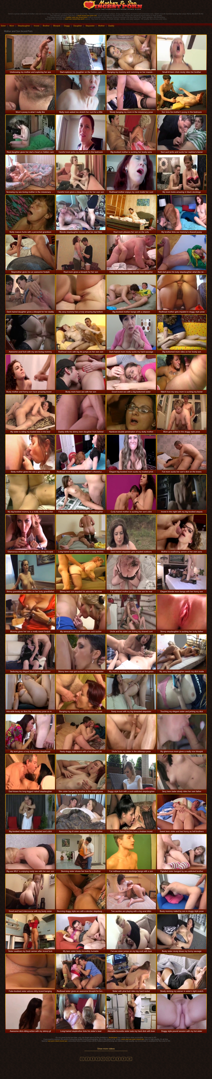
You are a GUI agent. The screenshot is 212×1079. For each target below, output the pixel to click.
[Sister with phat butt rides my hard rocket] (131, 971)
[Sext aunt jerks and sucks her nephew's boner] (181, 132)
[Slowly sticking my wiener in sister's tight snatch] (181, 971)
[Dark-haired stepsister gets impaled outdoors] (131, 532)
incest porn (113, 1038)
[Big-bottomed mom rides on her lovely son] (181, 332)
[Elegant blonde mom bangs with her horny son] (181, 572)
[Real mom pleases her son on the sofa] (131, 212)
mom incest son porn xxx (87, 16)
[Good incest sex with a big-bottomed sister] (131, 372)
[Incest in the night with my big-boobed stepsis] (181, 492)
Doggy (67, 26)
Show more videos (106, 1048)
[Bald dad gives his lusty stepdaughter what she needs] (181, 252)
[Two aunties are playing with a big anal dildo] (131, 891)
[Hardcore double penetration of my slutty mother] (131, 412)
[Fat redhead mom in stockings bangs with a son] (131, 851)
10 (129, 1059)
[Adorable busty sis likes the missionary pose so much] (30, 692)
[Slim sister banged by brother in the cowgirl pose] (80, 771)
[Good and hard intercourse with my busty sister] (30, 891)
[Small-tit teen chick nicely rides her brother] (181, 52)
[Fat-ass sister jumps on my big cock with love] (131, 931)
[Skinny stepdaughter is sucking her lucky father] (181, 612)
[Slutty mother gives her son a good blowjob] (30, 452)
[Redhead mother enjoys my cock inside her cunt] (131, 172)
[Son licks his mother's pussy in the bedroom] (181, 92)
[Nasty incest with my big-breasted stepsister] (131, 692)
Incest (36, 26)
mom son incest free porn (75, 19)
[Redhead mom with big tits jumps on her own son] (80, 332)
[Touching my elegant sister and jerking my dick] (181, 692)
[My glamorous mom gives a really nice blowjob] (181, 731)
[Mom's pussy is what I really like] (30, 92)
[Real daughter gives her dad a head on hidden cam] (30, 132)
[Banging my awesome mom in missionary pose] (80, 692)
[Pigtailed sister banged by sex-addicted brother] (181, 851)
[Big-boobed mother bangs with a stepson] (131, 292)
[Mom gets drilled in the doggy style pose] (181, 412)
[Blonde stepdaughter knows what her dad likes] (80, 212)
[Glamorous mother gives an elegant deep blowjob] (30, 532)
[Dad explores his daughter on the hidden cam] (80, 52)
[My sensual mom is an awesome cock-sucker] (80, 612)
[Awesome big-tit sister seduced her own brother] (80, 811)
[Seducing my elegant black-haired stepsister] (30, 652)
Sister (3, 26)
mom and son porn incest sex (132, 1039)
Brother (46, 26)
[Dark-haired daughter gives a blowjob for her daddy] (30, 292)
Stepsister (90, 26)
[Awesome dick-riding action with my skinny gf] (30, 1011)
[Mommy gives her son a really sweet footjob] (30, 612)
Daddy (111, 26)
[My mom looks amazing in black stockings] (181, 172)
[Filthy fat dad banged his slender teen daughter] (131, 252)
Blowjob (56, 26)
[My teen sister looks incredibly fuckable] (80, 931)
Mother (101, 26)
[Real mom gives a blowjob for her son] (80, 252)
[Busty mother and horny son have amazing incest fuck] (30, 372)
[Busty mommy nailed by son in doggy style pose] (181, 891)
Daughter (77, 26)
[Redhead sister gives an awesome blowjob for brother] (80, 971)
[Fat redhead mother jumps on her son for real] (131, 572)
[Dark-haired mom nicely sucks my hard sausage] (131, 332)
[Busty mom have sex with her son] (80, 372)
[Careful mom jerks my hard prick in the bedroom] (80, 132)
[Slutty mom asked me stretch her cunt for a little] (80, 92)
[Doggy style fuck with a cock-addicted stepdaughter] (131, 771)
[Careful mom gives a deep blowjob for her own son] (80, 172)
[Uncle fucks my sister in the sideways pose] (131, 731)
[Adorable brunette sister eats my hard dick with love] (131, 1011)
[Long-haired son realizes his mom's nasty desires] (80, 532)
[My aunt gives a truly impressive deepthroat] (30, 731)
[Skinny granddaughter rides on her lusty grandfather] (30, 572)
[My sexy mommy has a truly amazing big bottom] (80, 292)
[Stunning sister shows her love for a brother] (80, 851)
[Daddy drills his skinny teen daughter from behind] (80, 412)
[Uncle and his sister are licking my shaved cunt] (131, 612)
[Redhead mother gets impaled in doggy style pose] (181, 292)
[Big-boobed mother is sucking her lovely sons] (131, 132)
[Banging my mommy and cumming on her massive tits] (131, 52)
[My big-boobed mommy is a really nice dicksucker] (30, 492)
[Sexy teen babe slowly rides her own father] (181, 771)
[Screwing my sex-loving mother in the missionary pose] (30, 172)
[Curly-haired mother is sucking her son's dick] (131, 492)
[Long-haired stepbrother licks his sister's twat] (80, 1011)
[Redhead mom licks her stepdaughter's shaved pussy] (80, 452)
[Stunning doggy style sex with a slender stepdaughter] (80, 891)
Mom (12, 26)
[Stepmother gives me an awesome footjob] (30, 252)
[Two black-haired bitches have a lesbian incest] (131, 811)
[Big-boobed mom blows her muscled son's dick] (30, 811)
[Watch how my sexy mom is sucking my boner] (181, 372)
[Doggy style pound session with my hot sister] (181, 1011)
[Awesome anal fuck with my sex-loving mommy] (30, 332)
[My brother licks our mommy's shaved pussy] (181, 212)
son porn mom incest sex (57, 1041)
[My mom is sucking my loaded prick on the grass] (131, 652)
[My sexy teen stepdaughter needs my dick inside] (181, 652)
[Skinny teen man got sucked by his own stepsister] (80, 652)
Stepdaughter (24, 26)
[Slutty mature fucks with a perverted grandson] (30, 212)
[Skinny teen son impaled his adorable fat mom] (80, 572)
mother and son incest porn (77, 17)
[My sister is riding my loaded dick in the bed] (30, 412)
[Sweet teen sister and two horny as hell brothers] (181, 811)
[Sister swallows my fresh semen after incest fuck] (30, 931)
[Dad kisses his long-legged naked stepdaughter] (30, 771)
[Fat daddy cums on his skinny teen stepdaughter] (80, 492)
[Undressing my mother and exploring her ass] (30, 52)
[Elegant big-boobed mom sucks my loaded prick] (131, 452)
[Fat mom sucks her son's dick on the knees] (181, 452)
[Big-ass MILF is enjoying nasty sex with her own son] (30, 851)
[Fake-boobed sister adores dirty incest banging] (30, 971)
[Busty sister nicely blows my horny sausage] (181, 931)
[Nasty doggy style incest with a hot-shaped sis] (80, 731)
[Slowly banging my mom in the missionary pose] (131, 92)
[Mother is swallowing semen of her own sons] (181, 532)
